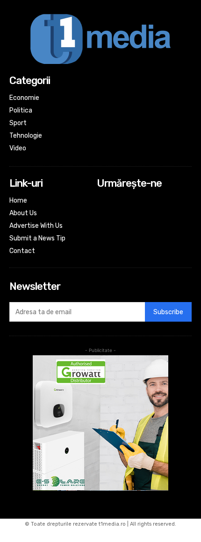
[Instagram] (103, 214)
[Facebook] (103, 201)
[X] (103, 226)
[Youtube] (103, 238)
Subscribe (168, 312)
